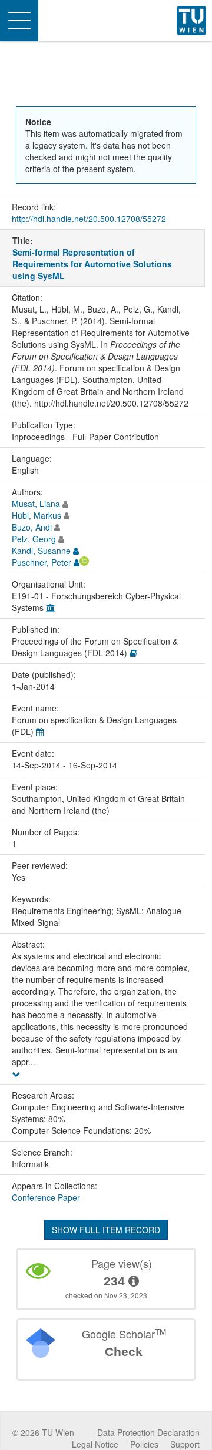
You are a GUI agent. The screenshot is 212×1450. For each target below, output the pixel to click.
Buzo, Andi (32, 527)
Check (124, 1351)
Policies (144, 1444)
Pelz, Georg (34, 539)
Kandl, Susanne (41, 550)
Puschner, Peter (41, 562)
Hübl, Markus (36, 515)
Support (185, 1444)
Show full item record (106, 1230)
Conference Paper (46, 1197)
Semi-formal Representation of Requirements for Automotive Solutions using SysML (92, 263)
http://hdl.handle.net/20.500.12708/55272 (89, 218)
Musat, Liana (36, 503)
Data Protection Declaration (148, 1432)
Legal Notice (95, 1444)
